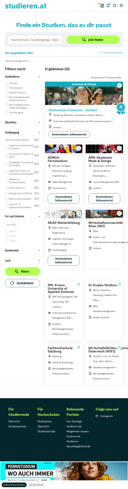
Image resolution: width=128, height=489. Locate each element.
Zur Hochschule (36, 485)
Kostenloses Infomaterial (69, 134)
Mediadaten (45, 421)
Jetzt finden (95, 39)
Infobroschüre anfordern (14, 485)
